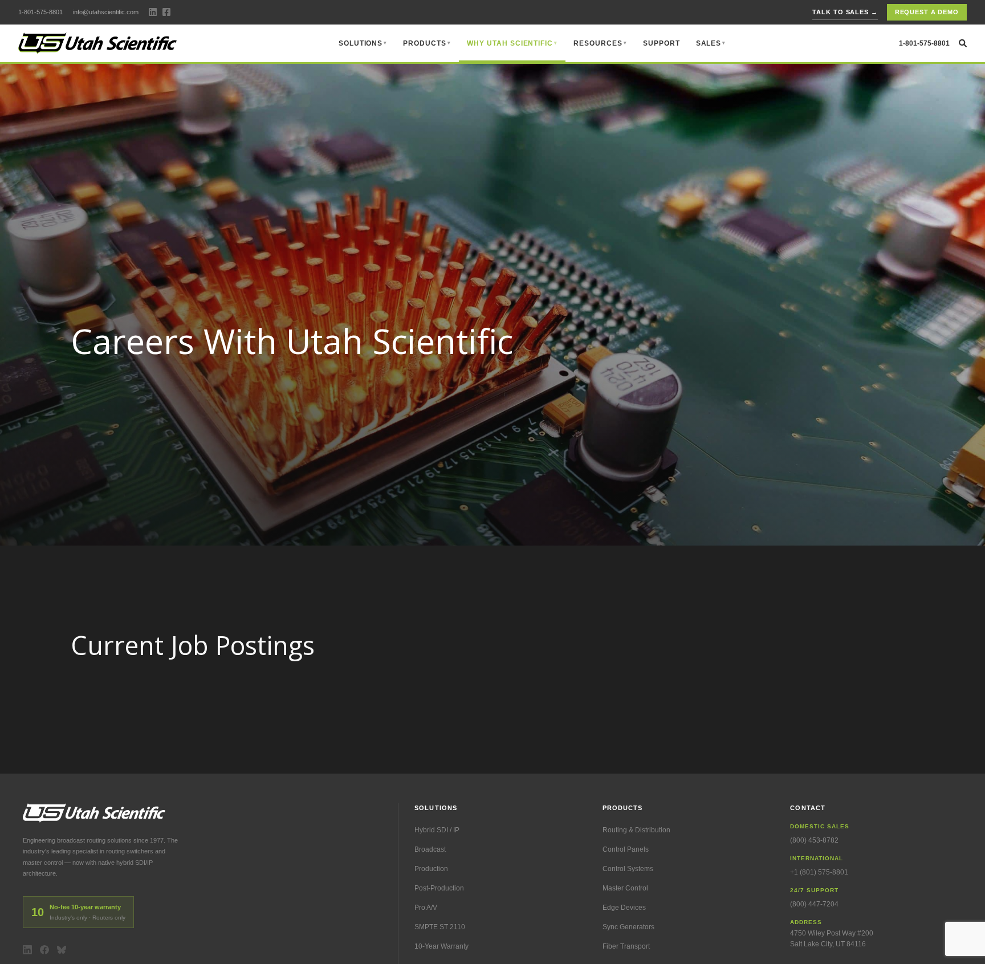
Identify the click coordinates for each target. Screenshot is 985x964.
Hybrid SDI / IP (436, 830)
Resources (597, 43)
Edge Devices (624, 908)
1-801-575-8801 (40, 12)
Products (424, 43)
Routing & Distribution (636, 830)
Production (431, 869)
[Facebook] (44, 949)
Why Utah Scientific (510, 43)
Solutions (361, 43)
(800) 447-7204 (814, 904)
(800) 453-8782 (814, 840)
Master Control (625, 888)
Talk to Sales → (844, 12)
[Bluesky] (61, 949)
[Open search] (963, 43)
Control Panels (626, 849)
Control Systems (628, 869)
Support (661, 43)
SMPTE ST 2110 (439, 927)
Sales (709, 43)
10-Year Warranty (441, 946)
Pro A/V (425, 908)
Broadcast (430, 849)
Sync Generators (628, 927)
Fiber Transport (626, 946)
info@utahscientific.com (106, 12)
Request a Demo (927, 12)
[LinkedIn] (27, 949)
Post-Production (439, 888)
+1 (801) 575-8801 (819, 872)
